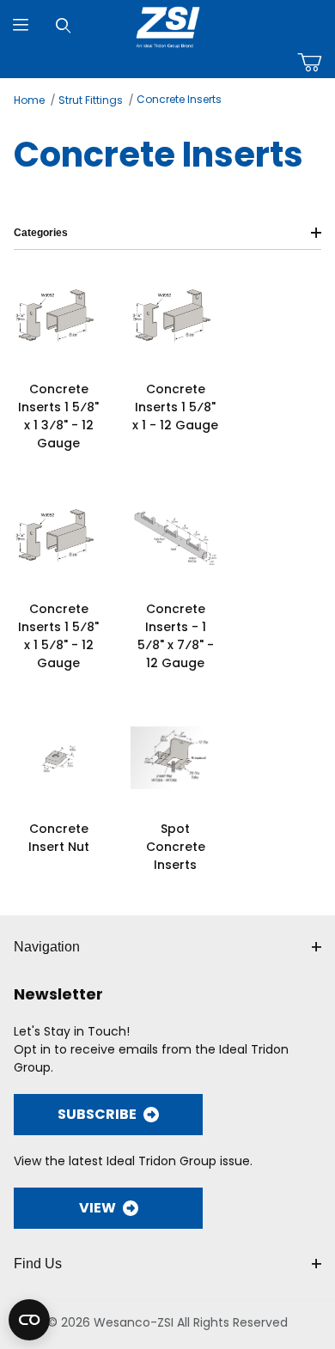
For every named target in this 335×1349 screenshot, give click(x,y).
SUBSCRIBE (97, 1114)
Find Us (38, 1263)
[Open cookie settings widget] (29, 1319)
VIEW (97, 1208)
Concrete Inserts (179, 99)
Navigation (47, 946)
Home (29, 100)
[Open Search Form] (63, 25)
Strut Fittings (90, 100)
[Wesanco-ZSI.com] (168, 24)
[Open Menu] (21, 25)
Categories (41, 233)
